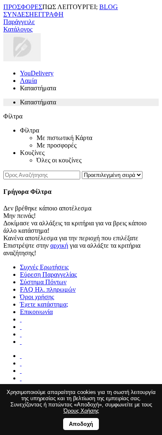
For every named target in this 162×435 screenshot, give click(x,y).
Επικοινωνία (36, 311)
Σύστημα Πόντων (43, 281)
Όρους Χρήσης (81, 411)
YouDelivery (37, 73)
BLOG (108, 6)
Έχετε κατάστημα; (44, 304)
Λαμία (28, 80)
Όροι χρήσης (37, 296)
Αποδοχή (81, 424)
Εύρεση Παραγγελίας (48, 274)
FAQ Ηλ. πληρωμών (48, 289)
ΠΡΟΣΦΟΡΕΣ (22, 6)
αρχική (59, 245)
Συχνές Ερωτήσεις (44, 267)
